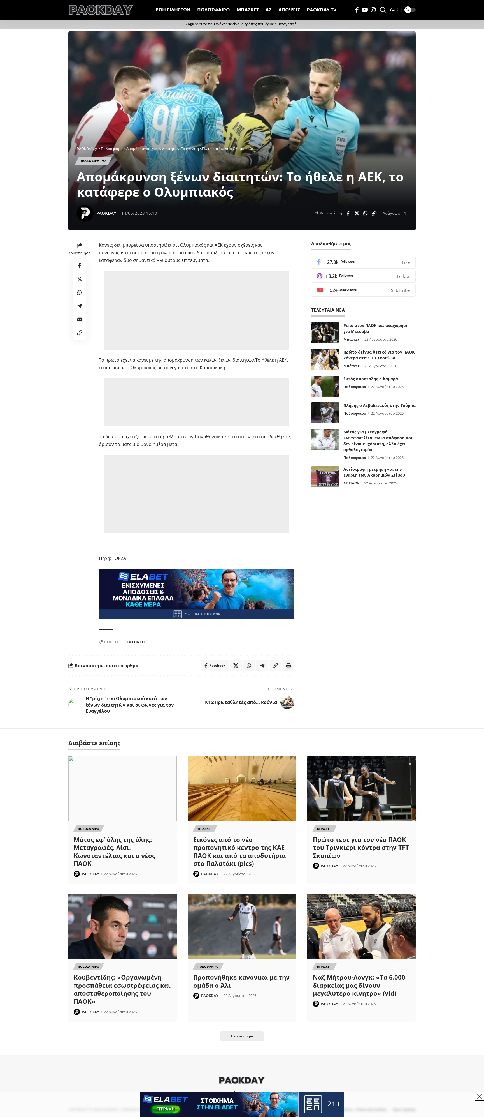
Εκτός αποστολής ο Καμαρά (370, 378)
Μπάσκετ (351, 339)
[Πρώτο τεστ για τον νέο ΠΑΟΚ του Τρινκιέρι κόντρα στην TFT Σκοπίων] (361, 788)
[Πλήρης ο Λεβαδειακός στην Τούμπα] (325, 412)
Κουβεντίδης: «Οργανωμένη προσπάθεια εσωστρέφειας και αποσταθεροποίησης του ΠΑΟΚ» (122, 989)
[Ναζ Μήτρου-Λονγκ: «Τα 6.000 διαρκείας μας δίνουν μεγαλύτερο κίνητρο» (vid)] (361, 926)
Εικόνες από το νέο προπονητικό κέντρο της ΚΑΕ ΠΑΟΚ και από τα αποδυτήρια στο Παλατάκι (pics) (239, 851)
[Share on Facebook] (348, 213)
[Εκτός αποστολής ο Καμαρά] (325, 386)
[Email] (79, 319)
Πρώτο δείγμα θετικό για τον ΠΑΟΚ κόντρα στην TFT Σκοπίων (379, 355)
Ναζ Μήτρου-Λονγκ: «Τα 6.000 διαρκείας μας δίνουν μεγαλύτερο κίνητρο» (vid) (359, 985)
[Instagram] (373, 10)
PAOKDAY (106, 213)
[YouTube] (364, 10)
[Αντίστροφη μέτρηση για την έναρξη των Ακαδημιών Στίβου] (325, 476)
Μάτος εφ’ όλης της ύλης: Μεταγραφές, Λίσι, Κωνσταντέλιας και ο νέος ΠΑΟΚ (114, 851)
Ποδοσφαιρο (93, 161)
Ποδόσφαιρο (354, 386)
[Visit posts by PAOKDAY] (85, 213)
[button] (383, 10)
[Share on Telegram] (79, 306)
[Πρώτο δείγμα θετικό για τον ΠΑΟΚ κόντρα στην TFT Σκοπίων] (325, 359)
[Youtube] (363, 290)
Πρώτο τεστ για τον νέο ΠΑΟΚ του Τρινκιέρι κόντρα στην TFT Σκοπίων (361, 847)
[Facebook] (357, 10)
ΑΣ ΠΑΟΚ (351, 483)
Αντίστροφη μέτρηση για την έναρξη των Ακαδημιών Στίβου (374, 472)
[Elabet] (196, 593)
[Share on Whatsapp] (365, 213)
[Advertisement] (196, 310)
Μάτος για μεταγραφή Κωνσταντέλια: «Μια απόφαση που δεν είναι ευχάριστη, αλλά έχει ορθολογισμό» (378, 440)
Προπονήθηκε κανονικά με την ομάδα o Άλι (241, 981)
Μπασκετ (204, 829)
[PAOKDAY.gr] (101, 10)
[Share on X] (356, 213)
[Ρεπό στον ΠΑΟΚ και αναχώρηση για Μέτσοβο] (325, 332)
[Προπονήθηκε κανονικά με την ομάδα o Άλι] (242, 926)
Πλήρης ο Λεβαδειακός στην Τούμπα (379, 405)
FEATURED (134, 642)
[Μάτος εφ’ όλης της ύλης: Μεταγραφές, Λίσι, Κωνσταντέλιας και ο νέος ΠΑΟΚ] (122, 788)
